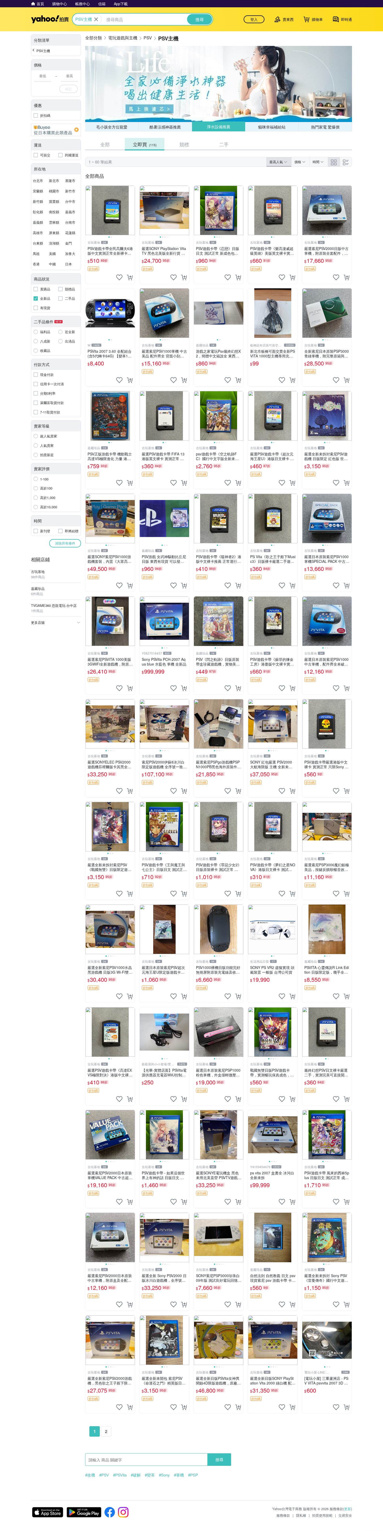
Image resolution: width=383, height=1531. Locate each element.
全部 (105, 144)
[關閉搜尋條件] (96, 19)
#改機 (90, 1475)
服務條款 (283, 1515)
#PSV (104, 1475)
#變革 (150, 1475)
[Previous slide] (88, 210)
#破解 (136, 1475)
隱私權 (301, 1515)
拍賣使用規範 (322, 1515)
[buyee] (56, 130)
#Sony (164, 1475)
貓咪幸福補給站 (272, 126)
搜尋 (219, 1459)
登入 (254, 19)
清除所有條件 (65, 543)
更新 (347, 1508)
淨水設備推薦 (218, 127)
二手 (223, 144)
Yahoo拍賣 (50, 19)
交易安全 (345, 1515)
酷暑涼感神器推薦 (165, 127)
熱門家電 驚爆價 (325, 127)
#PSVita (120, 1475)
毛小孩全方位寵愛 (111, 127)
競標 (184, 144)
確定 (68, 88)
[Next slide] (131, 210)
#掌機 (179, 1475)
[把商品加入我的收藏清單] (119, 277)
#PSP (193, 1475)
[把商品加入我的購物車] (130, 277)
